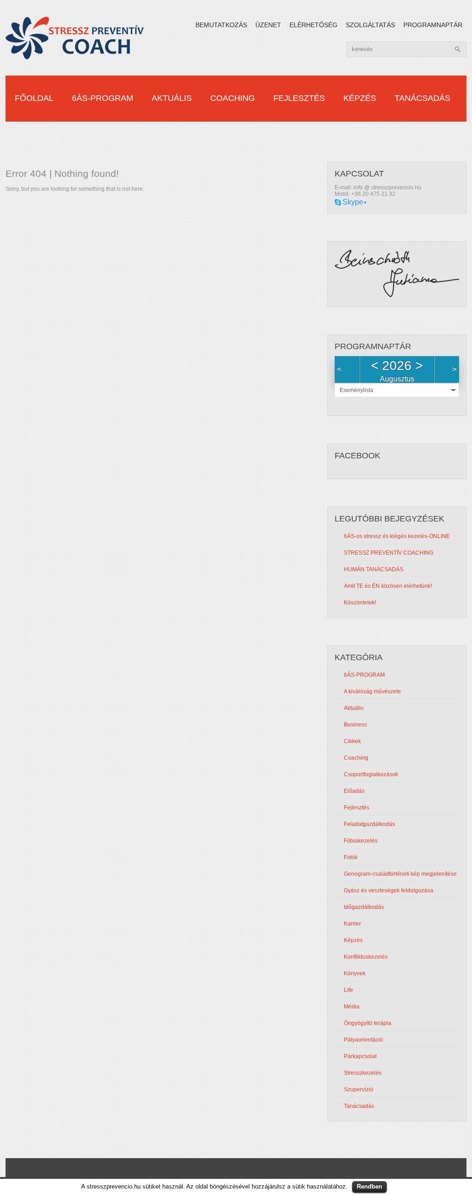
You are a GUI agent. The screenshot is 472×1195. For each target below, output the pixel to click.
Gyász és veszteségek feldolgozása (388, 890)
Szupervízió (358, 1089)
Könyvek (355, 973)
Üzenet (268, 25)
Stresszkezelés (363, 1073)
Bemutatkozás (221, 25)
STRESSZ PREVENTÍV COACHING (388, 553)
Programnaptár (432, 25)
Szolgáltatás (370, 25)
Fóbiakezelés (361, 841)
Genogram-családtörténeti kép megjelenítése (400, 874)
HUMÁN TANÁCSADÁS (373, 569)
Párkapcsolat (360, 1056)
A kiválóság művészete (372, 691)
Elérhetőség (313, 25)
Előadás (354, 791)
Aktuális (172, 98)
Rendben (369, 1186)
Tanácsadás (422, 98)
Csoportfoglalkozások (371, 774)
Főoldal (34, 98)
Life (348, 990)
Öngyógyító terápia (367, 1023)
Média (352, 1006)
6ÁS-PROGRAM (102, 98)
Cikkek (352, 741)
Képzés (359, 98)
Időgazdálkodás (364, 907)
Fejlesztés (299, 98)
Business (355, 724)
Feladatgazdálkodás (369, 824)
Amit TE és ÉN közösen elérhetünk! (388, 586)
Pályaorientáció (363, 1040)
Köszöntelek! (360, 602)
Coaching (232, 98)
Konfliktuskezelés (366, 957)
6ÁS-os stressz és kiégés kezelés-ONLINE (397, 536)
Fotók (351, 857)
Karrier (352, 923)
